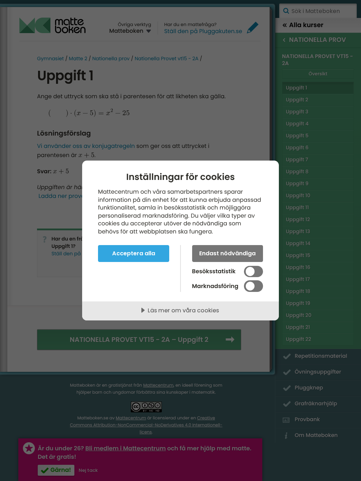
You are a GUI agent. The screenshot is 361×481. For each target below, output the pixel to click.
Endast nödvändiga (227, 253)
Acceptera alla (133, 253)
